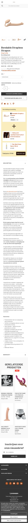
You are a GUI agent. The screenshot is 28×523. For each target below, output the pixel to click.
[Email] (5, 104)
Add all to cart (21, 153)
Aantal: (3, 85)
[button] (8, 70)
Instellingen (14, 514)
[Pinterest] (13, 104)
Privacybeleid (6, 510)
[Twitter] (10, 104)
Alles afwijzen (14, 517)
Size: (2, 74)
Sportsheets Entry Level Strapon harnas (20, 428)
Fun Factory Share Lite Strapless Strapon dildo (20, 395)
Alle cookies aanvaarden (14, 520)
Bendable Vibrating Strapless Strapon (6, 394)
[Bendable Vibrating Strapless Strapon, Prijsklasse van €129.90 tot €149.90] (7, 380)
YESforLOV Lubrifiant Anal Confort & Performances (17, 134)
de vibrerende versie (12, 191)
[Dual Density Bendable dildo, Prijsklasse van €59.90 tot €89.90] (7, 414)
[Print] (7, 104)
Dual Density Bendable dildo (5, 427)
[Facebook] (2, 104)
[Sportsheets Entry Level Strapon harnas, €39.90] (21, 414)
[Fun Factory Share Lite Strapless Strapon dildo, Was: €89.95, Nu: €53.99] (21, 380)
